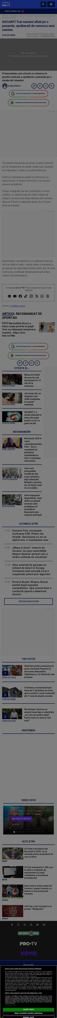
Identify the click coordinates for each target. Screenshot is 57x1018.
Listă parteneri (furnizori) (11, 1005)
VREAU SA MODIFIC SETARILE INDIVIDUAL (28, 1013)
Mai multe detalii (33, 976)
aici (28, 984)
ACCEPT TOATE (28, 1009)
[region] (28, 991)
